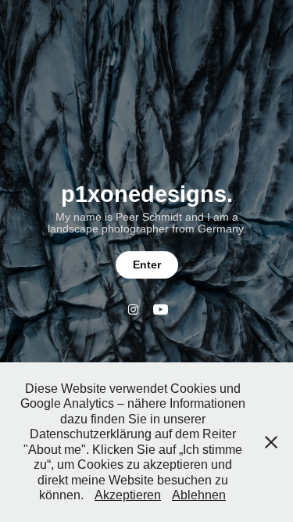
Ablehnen (199, 495)
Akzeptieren (128, 495)
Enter (147, 264)
